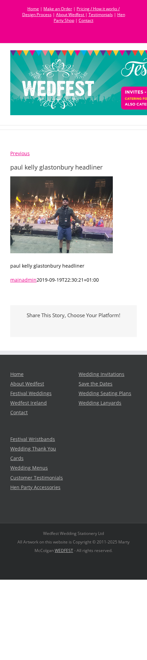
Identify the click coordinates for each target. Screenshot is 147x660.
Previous (20, 153)
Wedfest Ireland (28, 403)
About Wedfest (70, 14)
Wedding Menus (29, 468)
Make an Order (57, 9)
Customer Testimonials (36, 478)
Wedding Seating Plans (105, 393)
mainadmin (23, 280)
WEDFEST (64, 550)
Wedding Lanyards (100, 403)
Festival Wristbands (32, 439)
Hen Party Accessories (35, 487)
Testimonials (101, 14)
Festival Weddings (31, 393)
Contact (86, 20)
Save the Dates (95, 384)
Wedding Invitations (101, 374)
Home (33, 9)
